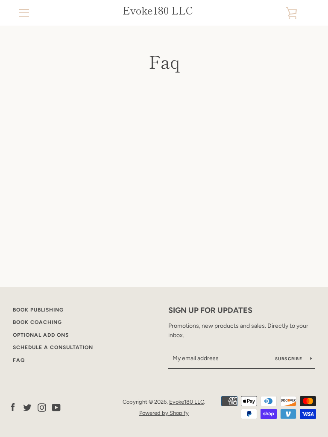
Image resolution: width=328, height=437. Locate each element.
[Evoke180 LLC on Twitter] (27, 407)
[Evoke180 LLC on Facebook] (13, 407)
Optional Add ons (41, 335)
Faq (19, 360)
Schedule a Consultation (53, 347)
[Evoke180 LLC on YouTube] (56, 407)
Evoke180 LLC (158, 10)
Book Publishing (38, 310)
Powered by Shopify (164, 413)
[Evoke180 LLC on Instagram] (42, 407)
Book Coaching (37, 322)
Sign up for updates (210, 310)
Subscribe (289, 358)
